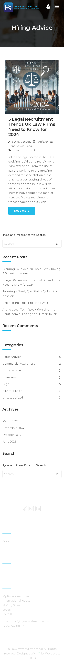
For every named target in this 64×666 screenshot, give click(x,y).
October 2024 (11, 434)
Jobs (5, 540)
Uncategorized (12, 397)
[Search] (57, 244)
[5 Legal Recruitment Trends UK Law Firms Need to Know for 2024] (32, 87)
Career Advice (11, 356)
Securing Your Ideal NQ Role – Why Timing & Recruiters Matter (31, 271)
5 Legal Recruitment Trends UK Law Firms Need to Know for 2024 (31, 127)
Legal (29, 146)
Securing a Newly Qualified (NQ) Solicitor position (30, 293)
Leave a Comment (23, 150)
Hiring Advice (16, 146)
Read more (21, 210)
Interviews (9, 377)
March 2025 (10, 421)
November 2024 (13, 428)
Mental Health (12, 390)
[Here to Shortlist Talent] (21, 7)
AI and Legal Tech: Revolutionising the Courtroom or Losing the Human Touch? (30, 312)
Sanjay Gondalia (21, 141)
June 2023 (9, 441)
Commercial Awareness (18, 363)
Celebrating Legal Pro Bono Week (26, 302)
